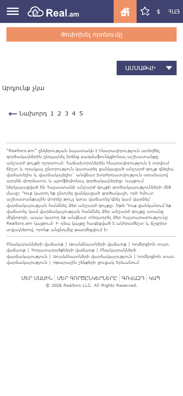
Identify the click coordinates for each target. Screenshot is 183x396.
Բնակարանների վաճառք (34, 243)
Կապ (154, 278)
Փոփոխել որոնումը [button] (92, 34)
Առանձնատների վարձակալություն (92, 256)
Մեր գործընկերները (87, 278)
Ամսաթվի (140, 67)
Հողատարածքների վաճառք (62, 249)
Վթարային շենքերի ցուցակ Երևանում (96, 262)
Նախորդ (32, 113)
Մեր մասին (36, 278)
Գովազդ (133, 278)
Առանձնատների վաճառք (97, 243)
